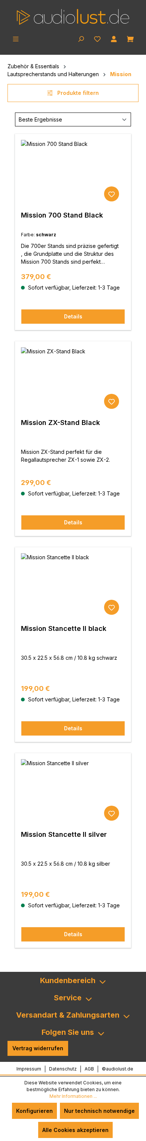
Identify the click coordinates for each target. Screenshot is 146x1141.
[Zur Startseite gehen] (73, 17)
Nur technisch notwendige (99, 1111)
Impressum (28, 1069)
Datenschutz (63, 1069)
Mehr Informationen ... (73, 1096)
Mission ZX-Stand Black (60, 422)
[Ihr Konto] (114, 38)
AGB (89, 1069)
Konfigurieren (34, 1111)
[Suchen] (81, 38)
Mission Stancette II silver (64, 834)
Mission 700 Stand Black (62, 215)
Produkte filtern (77, 93)
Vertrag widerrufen (37, 1048)
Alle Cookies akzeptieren (75, 1130)
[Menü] (15, 38)
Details (73, 316)
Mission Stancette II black (63, 628)
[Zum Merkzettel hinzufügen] (111, 193)
